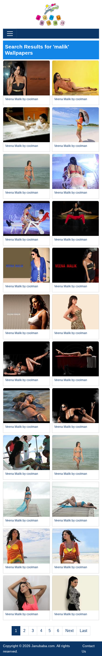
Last (83, 631)
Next (69, 631)
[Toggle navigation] (10, 34)
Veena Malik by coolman (21, 99)
